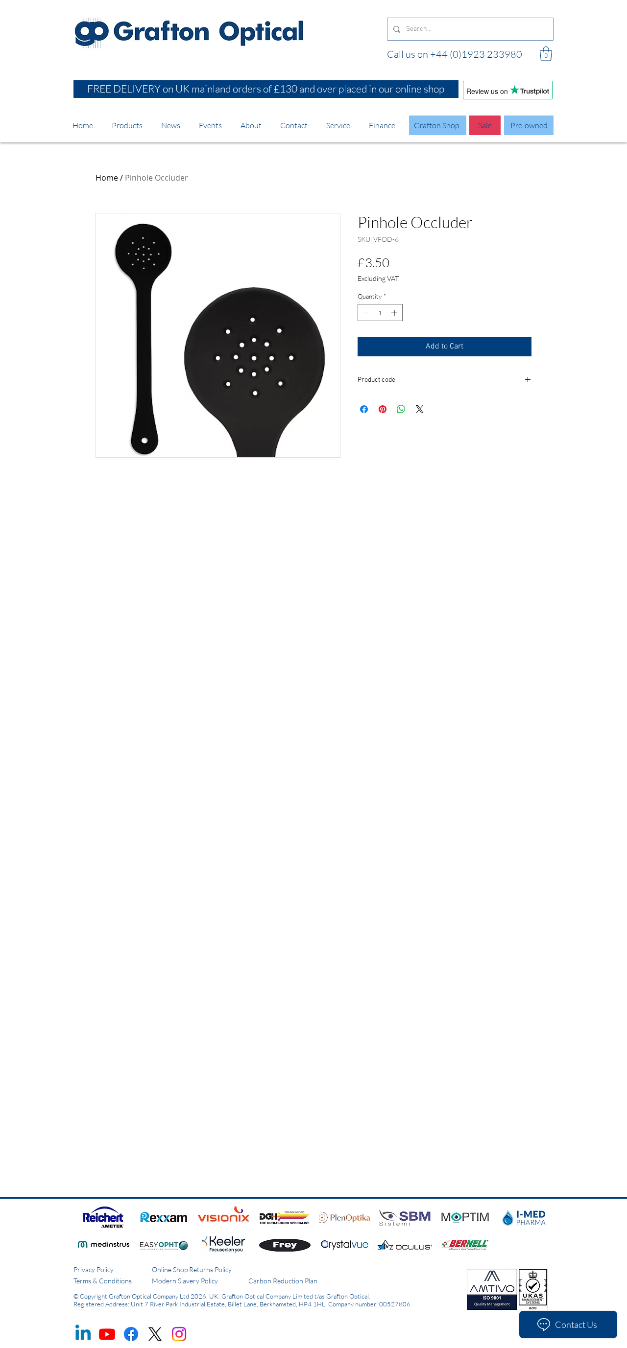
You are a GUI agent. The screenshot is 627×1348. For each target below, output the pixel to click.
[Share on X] (420, 409)
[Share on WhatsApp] (401, 409)
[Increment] (395, 312)
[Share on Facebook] (364, 409)
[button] (546, 53)
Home (107, 177)
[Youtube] (107, 1334)
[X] (155, 1334)
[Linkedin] (83, 1334)
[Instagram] (179, 1334)
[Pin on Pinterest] (382, 409)
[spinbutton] (379, 312)
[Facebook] (131, 1334)
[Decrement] (365, 312)
